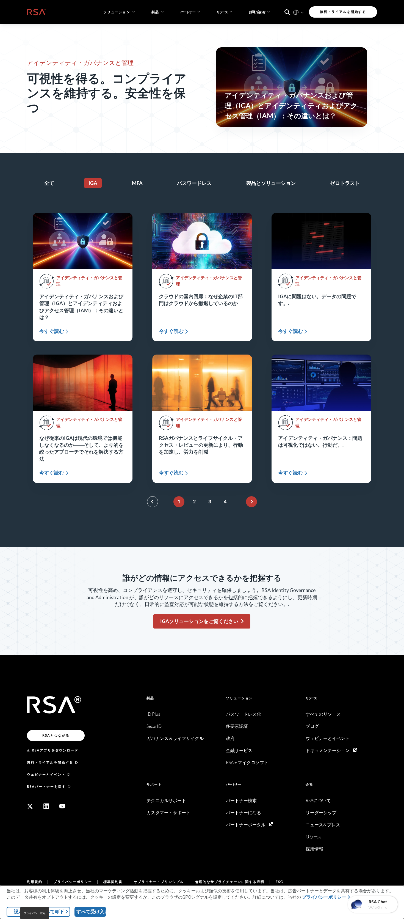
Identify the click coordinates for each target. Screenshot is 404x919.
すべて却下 (52, 911)
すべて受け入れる (91, 911)
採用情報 (314, 849)
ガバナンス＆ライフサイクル (175, 738)
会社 (309, 784)
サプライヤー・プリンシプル (159, 882)
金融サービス (239, 750)
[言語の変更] (295, 12)
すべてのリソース (323, 714)
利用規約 (34, 882)
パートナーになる (243, 812)
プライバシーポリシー (73, 882)
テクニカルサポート (166, 800)
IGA (92, 183)
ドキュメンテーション (328, 750)
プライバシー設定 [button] (35, 913)
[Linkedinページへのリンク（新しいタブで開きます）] (46, 806)
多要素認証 (237, 726)
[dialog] (202, 902)
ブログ (312, 726)
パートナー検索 (241, 800)
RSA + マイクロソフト (247, 762)
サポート (154, 784)
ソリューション (239, 698)
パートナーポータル (245, 824)
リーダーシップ (321, 812)
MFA (137, 183)
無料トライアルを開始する (50, 762)
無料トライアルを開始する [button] (343, 11)
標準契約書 (113, 882)
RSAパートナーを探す (46, 786)
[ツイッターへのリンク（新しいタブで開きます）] (30, 806)
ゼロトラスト (345, 183)
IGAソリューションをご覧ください (199, 621)
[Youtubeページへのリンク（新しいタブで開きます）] (62, 806)
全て (49, 183)
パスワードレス (194, 183)
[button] (190, 12)
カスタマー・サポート (168, 812)
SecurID (154, 726)
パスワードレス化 (243, 714)
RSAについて (318, 800)
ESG (279, 882)
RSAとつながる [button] (56, 735)
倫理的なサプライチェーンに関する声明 (229, 882)
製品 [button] (155, 12)
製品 (150, 698)
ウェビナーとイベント (46, 774)
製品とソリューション (271, 183)
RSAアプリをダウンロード (55, 750)
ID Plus (153, 714)
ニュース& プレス (323, 824)
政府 (230, 738)
